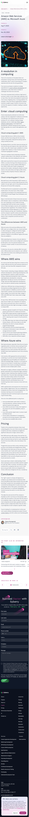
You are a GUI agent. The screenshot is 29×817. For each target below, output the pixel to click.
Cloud (3, 12)
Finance (20, 699)
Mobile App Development (6, 742)
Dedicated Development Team (8, 774)
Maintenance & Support (6, 755)
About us (3, 702)
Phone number (5, 631)
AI (1, 713)
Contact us (3, 716)
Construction (21, 729)
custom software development (16, 88)
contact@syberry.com (7, 795)
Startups (20, 721)
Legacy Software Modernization (8, 753)
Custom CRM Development (7, 747)
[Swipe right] (26, 584)
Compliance (21, 732)
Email (2, 624)
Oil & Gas (20, 718)
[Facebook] (14, 530)
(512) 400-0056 (5, 790)
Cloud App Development (6, 758)
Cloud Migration (4, 761)
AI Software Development (7, 766)
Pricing (2, 708)
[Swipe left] (2, 584)
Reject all (15, 813)
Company (3, 644)
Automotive (21, 727)
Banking (20, 702)
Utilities (20, 713)
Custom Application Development (8, 739)
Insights (4, 9)
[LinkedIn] (18, 530)
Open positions (22, 739)
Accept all (23, 813)
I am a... (3, 637)
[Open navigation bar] (27, 2)
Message (3, 650)
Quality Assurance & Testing (7, 769)
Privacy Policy (7, 669)
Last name (3, 618)
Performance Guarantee (6, 710)
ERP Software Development (7, 744)
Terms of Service (18, 676)
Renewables (21, 716)
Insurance (20, 705)
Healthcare (20, 708)
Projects (3, 699)
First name (3, 611)
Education (20, 724)
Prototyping (3, 772)
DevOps (3, 763)
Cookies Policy (14, 669)
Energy (19, 710)
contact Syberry (5, 513)
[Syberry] (4, 2)
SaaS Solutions (4, 750)
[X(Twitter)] (11, 530)
